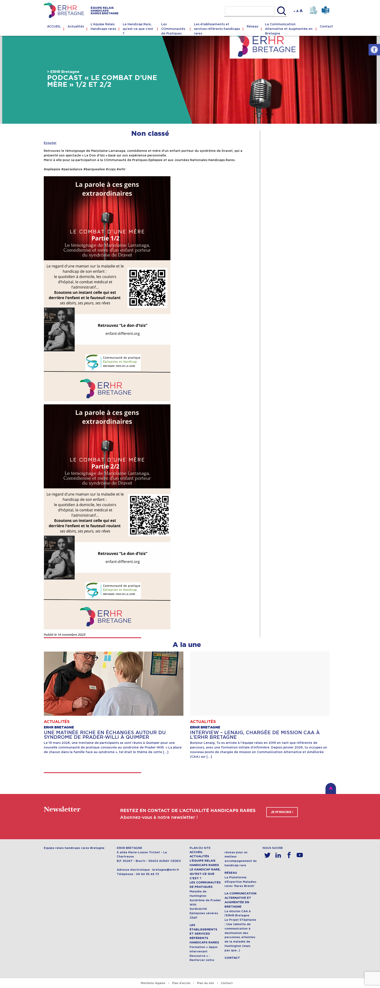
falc (325, 10)
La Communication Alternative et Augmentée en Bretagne (288, 28)
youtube (300, 855)
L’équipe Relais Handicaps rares (103, 26)
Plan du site (205, 983)
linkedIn (278, 855)
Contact (326, 26)
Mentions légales (153, 983)
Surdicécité (198, 908)
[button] (374, 49)
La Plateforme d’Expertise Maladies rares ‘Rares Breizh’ (240, 882)
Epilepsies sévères (204, 913)
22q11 (193, 917)
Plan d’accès (181, 983)
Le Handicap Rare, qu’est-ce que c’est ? (138, 28)
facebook (289, 855)
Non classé (150, 133)
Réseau (252, 26)
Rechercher (281, 11)
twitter (267, 855)
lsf (313, 10)
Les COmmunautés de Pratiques (173, 28)
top (330, 788)
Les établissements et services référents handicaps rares (217, 28)
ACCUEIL (54, 26)
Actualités (76, 26)
